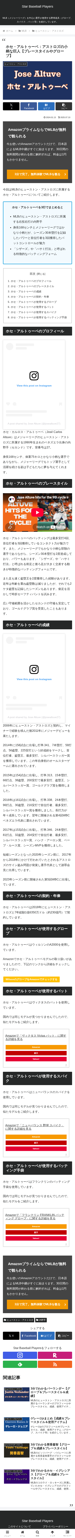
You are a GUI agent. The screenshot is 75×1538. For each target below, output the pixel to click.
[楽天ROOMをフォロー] (55, 1355)
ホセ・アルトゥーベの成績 (26, 291)
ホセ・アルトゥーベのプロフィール (31, 281)
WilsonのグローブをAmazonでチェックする (31, 979)
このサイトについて (19, 1526)
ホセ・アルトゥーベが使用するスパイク (34, 312)
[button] (64, 106)
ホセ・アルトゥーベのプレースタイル (32, 286)
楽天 (36, 1053)
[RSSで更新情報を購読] (55, 1364)
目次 (32, 273)
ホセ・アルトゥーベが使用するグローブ (34, 301)
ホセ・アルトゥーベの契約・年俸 (30, 296)
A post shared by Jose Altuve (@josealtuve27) (34, 423)
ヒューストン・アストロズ (20, 1320)
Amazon (36, 1047)
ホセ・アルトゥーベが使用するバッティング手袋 (39, 317)
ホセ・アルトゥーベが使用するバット (32, 306)
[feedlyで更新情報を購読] (20, 1364)
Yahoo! (36, 1059)
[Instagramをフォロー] (20, 1355)
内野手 (42, 1320)
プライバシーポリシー (55, 1526)
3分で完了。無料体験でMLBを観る (37, 174)
